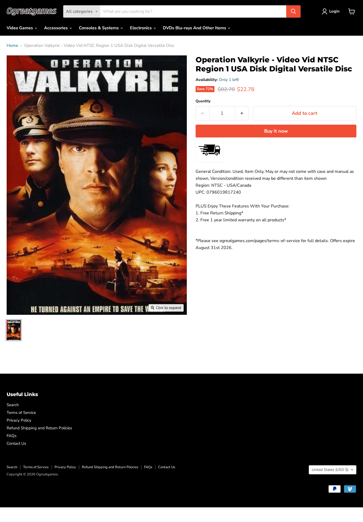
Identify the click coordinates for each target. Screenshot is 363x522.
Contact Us (16, 443)
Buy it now (276, 131)
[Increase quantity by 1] (242, 113)
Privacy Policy (19, 420)
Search (13, 404)
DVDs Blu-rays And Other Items (195, 28)
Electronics (141, 28)
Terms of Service (21, 412)
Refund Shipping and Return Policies (39, 428)
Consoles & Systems (99, 28)
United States (330, 469)
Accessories (56, 28)
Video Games (20, 28)
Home (12, 45)
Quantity (203, 101)
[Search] (293, 11)
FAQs (11, 435)
